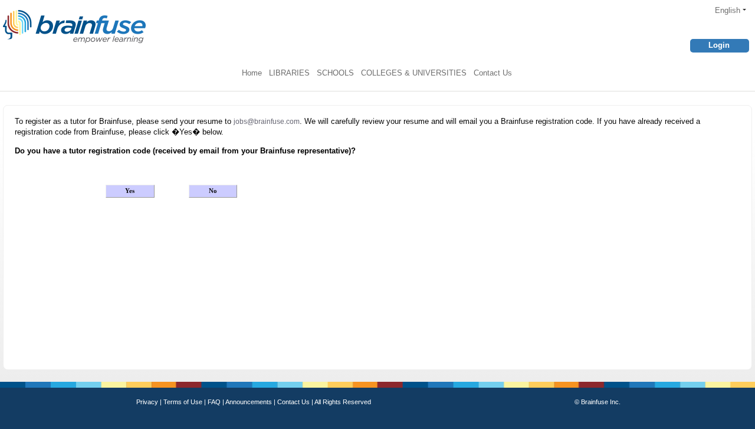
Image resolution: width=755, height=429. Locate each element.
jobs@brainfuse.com (267, 121)
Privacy (148, 401)
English (729, 10)
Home (252, 72)
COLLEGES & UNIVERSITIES (414, 72)
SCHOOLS (335, 72)
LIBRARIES (289, 72)
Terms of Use (182, 401)
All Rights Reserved (342, 401)
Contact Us (493, 72)
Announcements (249, 401)
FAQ (215, 401)
